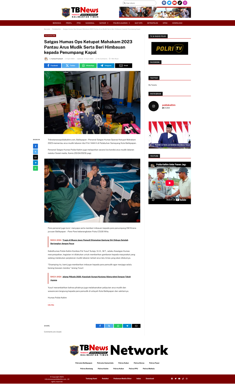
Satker (102, 23)
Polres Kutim (103, 369)
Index (138, 378)
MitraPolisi (152, 23)
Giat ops (138, 23)
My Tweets (152, 85)
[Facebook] (164, 3)
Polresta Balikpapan (83, 363)
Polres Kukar (123, 363)
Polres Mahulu (149, 369)
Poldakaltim (56, 29)
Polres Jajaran (120, 23)
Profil (69, 23)
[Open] (170, 135)
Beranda (57, 23)
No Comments (102, 59)
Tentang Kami (91, 378)
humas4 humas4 (57, 59)
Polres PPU (133, 369)
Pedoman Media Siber (122, 378)
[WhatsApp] (35, 168)
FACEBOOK (155, 62)
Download (177, 23)
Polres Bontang (86, 369)
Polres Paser (154, 363)
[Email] (35, 157)
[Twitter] (169, 3)
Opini (165, 23)
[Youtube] (174, 3)
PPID (79, 23)
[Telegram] (35, 162)
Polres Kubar (118, 369)
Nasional (90, 23)
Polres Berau (139, 363)
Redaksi (105, 378)
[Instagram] (185, 3)
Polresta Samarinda (105, 363)
